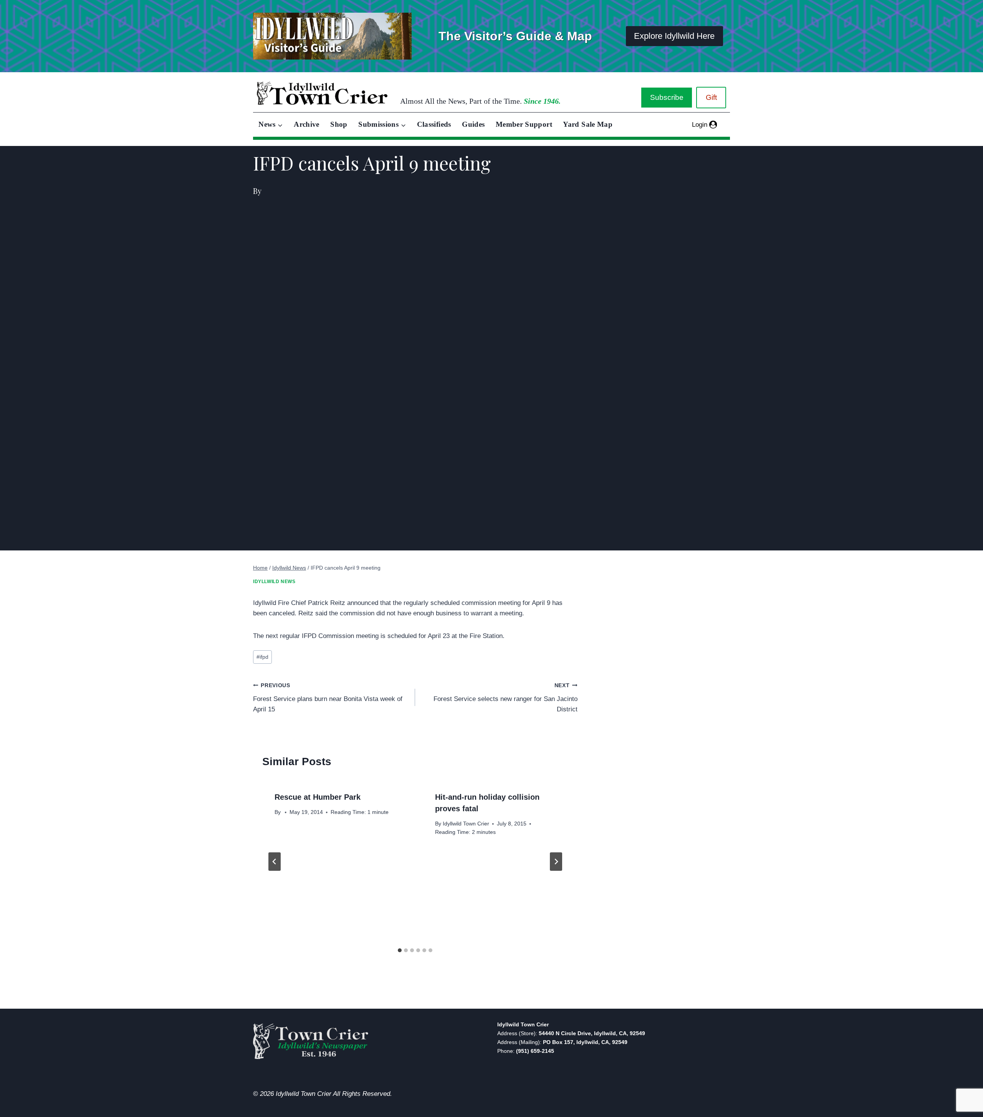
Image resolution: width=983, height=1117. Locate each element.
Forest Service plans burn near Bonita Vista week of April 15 (327, 698)
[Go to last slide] (274, 861)
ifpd (262, 657)
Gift (711, 97)
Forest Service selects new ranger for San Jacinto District (505, 698)
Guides (473, 124)
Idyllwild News (274, 581)
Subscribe (666, 97)
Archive (306, 124)
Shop (338, 124)
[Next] (556, 861)
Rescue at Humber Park (318, 797)
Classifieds (434, 124)
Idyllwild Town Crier (466, 824)
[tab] (400, 950)
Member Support (524, 124)
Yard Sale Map (587, 124)
